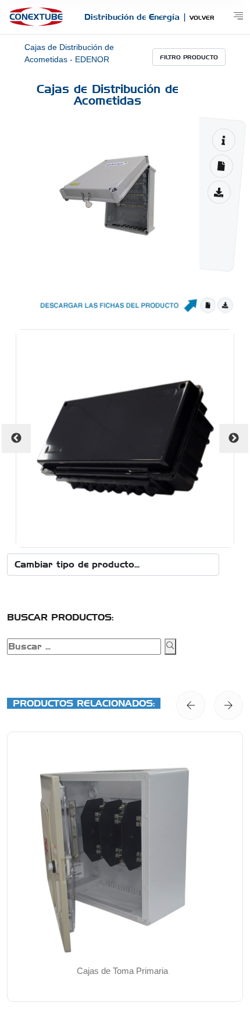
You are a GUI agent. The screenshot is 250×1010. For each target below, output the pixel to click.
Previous (16, 438)
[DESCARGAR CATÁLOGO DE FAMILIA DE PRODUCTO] (218, 192)
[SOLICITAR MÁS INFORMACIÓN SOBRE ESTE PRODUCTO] (223, 139)
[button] (190, 705)
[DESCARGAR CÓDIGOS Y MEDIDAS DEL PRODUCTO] (221, 166)
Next (233, 438)
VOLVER (202, 17)
